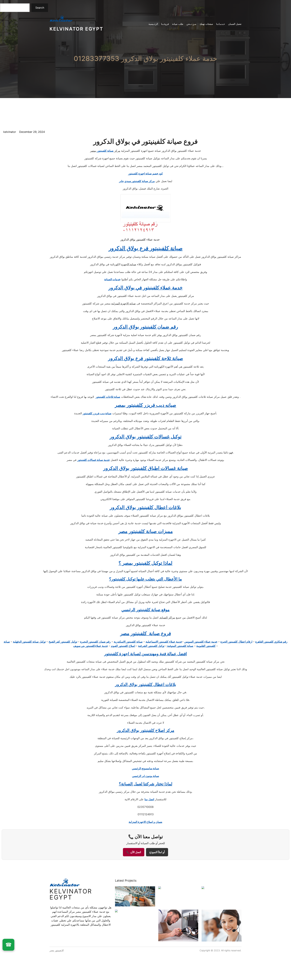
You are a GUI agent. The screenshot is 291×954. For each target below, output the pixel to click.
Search (39, 7)
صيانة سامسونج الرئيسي (145, 768)
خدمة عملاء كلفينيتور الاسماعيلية (164, 641)
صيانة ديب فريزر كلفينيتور (97, 413)
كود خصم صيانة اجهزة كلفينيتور (145, 173)
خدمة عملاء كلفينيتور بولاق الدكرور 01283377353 (145, 58)
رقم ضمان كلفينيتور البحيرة (95, 641)
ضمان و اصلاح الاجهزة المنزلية (145, 822)
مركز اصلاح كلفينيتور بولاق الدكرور (145, 730)
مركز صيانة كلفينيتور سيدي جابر (137, 181)
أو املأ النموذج (157, 852)
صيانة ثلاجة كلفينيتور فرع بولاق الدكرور (145, 358)
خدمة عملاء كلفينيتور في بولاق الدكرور (145, 287)
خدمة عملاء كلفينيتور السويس (200, 641)
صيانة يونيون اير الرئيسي (145, 776)
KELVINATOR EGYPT (76, 29)
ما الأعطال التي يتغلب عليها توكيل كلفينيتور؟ (145, 578)
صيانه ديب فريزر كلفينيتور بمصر (145, 405)
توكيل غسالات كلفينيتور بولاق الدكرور (146, 436)
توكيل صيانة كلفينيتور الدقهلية (29, 641)
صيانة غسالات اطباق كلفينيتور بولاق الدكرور (145, 468)
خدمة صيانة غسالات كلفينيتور (93, 460)
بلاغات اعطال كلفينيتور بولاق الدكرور (145, 507)
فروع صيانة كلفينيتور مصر (145, 633)
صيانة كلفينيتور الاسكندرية (128, 641)
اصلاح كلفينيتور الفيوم (123, 646)
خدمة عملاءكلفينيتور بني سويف (90, 646)
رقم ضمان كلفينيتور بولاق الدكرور (145, 327)
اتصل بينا (149, 799)
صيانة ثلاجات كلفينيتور (108, 396)
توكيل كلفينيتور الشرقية (151, 646)
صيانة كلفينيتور (105, 150)
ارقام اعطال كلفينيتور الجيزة (236, 641)
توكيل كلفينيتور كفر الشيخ (63, 641)
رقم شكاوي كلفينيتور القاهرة (271, 641)
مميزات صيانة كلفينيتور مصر (145, 531)
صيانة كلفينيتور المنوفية (180, 646)
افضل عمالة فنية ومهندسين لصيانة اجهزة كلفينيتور (145, 653)
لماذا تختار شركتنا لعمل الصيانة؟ (145, 783)
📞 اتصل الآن (133, 852)
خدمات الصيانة (112, 279)
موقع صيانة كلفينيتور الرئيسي (145, 609)
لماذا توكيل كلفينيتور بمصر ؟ (145, 563)
